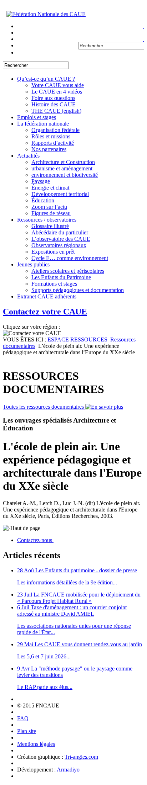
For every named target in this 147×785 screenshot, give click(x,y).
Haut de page (25, 528)
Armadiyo (68, 770)
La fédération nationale (43, 124)
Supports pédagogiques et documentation (77, 290)
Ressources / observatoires (46, 220)
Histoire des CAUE (53, 104)
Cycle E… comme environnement (69, 258)
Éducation (42, 200)
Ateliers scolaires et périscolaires (67, 271)
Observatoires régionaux (58, 245)
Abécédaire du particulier (59, 232)
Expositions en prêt (53, 252)
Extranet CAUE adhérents (46, 296)
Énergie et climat (50, 188)
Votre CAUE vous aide (57, 85)
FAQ (23, 718)
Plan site (26, 731)
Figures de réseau (51, 213)
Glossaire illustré (50, 226)
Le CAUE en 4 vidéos (56, 92)
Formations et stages (54, 284)
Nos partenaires (48, 149)
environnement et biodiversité (64, 175)
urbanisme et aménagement (61, 168)
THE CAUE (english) (56, 111)
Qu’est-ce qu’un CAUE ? (46, 79)
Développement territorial (60, 194)
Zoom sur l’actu (49, 207)
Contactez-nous (35, 540)
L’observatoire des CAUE (60, 239)
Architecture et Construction (63, 162)
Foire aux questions (53, 98)
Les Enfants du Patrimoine (61, 277)
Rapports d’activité (52, 143)
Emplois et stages (36, 117)
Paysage (40, 181)
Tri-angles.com (81, 757)
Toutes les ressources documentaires (44, 407)
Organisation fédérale (55, 130)
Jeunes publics (33, 264)
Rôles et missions (50, 136)
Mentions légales (36, 744)
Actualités (28, 156)
